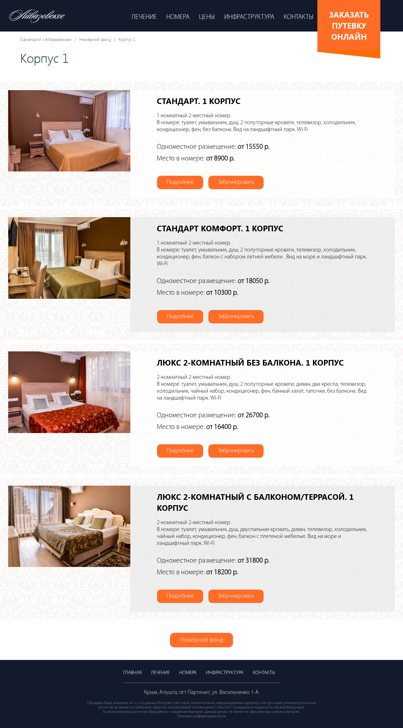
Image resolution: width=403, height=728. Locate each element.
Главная (132, 672)
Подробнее (180, 182)
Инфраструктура (249, 17)
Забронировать (236, 182)
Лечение (144, 17)
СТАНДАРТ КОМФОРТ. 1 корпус (220, 228)
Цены (207, 17)
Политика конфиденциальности (201, 716)
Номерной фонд (95, 39)
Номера (178, 17)
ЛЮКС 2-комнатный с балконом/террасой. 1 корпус (255, 502)
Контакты (298, 17)
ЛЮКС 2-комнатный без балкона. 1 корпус (250, 362)
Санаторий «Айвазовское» (46, 39)
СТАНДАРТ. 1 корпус (199, 100)
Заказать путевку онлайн (349, 25)
